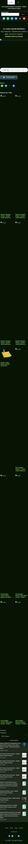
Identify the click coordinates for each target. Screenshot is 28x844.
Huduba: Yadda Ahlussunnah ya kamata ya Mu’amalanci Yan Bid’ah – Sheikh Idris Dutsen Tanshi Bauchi (9, 784)
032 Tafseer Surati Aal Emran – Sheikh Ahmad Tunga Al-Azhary (10, 769)
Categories (3, 733)
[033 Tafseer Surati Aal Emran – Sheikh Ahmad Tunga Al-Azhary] (24, 762)
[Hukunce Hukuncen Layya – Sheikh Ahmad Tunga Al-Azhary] (24, 792)
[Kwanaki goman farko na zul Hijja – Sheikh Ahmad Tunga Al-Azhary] (24, 806)
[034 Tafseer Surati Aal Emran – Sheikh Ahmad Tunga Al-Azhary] (24, 755)
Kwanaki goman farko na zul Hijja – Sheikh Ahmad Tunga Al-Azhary (9, 806)
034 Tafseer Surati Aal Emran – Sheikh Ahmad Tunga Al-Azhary (10, 754)
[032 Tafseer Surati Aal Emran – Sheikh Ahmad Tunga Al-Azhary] (24, 769)
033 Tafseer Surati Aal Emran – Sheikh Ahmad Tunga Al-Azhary (10, 761)
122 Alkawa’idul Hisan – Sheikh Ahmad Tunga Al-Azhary (10, 799)
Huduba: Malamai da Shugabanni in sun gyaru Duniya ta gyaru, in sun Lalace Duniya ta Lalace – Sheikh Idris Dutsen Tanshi (10, 746)
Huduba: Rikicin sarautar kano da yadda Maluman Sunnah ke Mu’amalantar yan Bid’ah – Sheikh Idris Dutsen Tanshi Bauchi (10, 815)
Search (23, 14)
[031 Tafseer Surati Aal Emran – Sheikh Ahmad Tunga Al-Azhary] (24, 776)
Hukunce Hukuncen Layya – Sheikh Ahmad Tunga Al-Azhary (9, 792)
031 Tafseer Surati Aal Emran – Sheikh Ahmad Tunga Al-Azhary (9, 776)
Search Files (5, 12)
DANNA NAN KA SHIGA (14, 36)
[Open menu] (18, 2)
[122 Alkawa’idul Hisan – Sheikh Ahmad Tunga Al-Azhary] (24, 799)
